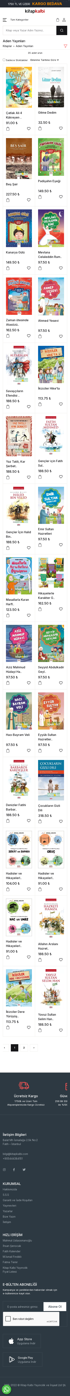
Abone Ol (55, 1306)
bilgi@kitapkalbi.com (15, 1153)
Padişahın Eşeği (49, 181)
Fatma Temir (10, 1262)
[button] (16, 20)
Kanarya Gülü (15, 252)
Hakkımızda (10, 1189)
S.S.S (6, 1194)
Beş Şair (12, 184)
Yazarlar (8, 1211)
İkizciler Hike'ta (49, 388)
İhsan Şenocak (12, 1245)
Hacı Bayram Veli (18, 735)
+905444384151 (13, 1158)
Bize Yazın (9, 1216)
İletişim (7, 1222)
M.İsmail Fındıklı (12, 1256)
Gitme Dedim (47, 112)
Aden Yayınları (24, 46)
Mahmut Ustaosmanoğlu (17, 1240)
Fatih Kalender (12, 1251)
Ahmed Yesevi (48, 320)
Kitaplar (7, 46)
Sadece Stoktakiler (16, 60)
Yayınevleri (9, 1205)
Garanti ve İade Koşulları (17, 1200)
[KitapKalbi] (35, 11)
